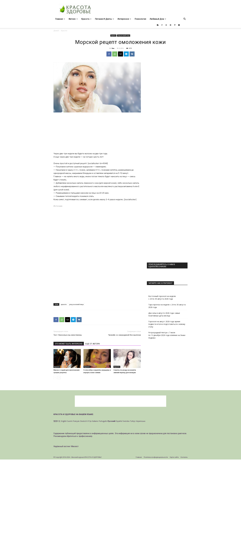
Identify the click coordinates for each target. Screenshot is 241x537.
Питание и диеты (103, 19)
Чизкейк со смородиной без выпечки (124, 335)
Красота (85, 19)
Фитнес (72, 19)
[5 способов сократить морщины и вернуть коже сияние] (97, 358)
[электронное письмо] (120, 53)
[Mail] (170, 25)
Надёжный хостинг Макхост (66, 446)
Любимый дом (157, 19)
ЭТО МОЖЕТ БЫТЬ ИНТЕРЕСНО (68, 344)
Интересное (123, 19)
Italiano (95, 421)
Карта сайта (174, 457)
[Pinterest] (175, 25)
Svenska (126, 421)
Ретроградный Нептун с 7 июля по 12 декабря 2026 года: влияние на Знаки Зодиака (166, 335)
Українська (140, 421)
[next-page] (59, 377)
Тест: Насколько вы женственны (67, 335)
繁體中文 (57, 421)
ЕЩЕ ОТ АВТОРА (92, 344)
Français (76, 421)
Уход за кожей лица (123, 35)
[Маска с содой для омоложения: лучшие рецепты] (67, 358)
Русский (111, 421)
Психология (140, 19)
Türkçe (132, 421)
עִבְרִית (89, 421)
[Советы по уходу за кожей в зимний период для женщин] (127, 358)
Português (103, 421)
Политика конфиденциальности (156, 457)
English (64, 421)
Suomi (69, 421)
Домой (56, 31)
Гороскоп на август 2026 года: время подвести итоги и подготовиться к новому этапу (166, 324)
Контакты (184, 457)
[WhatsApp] (114, 53)
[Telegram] (179, 25)
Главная (59, 19)
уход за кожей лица (76, 304)
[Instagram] (166, 25)
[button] (185, 19)
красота (64, 304)
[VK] (132, 53)
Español (119, 421)
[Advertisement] (97, 133)
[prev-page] (55, 377)
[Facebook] (162, 25)
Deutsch (83, 421)
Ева (113, 48)
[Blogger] (158, 25)
